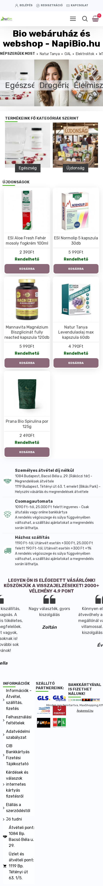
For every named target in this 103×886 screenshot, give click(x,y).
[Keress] (84, 18)
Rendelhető (27, 259)
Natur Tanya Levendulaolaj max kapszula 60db (76, 332)
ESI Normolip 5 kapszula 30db (76, 241)
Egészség (28, 168)
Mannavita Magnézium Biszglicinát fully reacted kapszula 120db (26, 332)
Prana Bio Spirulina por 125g (27, 424)
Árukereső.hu (85, 710)
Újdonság (75, 168)
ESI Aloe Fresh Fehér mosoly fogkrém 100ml (27, 241)
